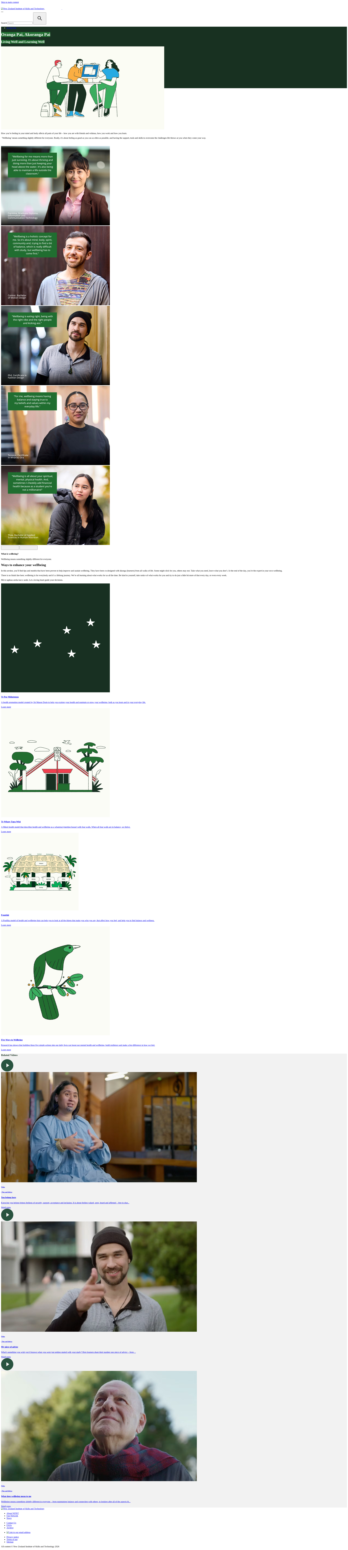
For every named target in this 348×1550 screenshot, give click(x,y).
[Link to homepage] (51, 8)
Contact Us (11, 1523)
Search (4, 23)
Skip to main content (10, 2)
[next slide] (29, 547)
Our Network (12, 1516)
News (9, 1518)
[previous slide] (10, 547)
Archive (10, 1528)
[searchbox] (174, 18)
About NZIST (13, 1513)
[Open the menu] (2, 11)
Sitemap (10, 1542)
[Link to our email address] (18, 1532)
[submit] (39, 18)
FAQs (9, 1525)
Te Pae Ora (11, 28)
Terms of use (12, 1539)
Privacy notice (13, 1537)
